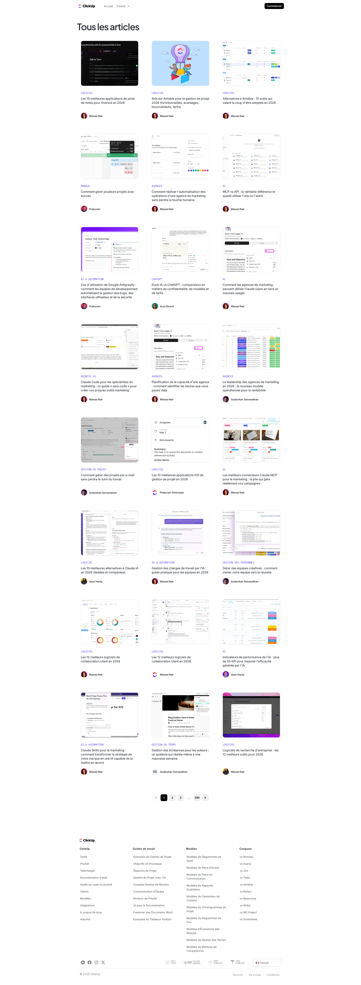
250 (197, 797)
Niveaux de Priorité (145, 898)
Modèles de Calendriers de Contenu (203, 898)
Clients (84, 891)
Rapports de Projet (144, 870)
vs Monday (246, 856)
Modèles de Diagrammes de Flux (204, 920)
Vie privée (254, 974)
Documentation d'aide (93, 877)
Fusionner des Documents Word (152, 912)
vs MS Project (248, 912)
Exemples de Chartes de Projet (152, 856)
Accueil (108, 6)
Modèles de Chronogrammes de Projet (206, 909)
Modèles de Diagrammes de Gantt (204, 858)
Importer (85, 919)
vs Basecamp (248, 898)
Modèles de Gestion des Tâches (206, 939)
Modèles (85, 898)
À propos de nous (91, 912)
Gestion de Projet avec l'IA (149, 877)
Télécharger (87, 870)
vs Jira (244, 870)
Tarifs (83, 856)
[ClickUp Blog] (86, 6)
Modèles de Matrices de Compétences (201, 948)
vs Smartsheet (248, 919)
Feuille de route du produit (96, 884)
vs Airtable (246, 884)
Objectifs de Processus (147, 863)
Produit (84, 863)
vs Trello (245, 877)
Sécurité (238, 974)
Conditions (272, 974)
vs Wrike (245, 905)
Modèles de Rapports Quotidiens (200, 887)
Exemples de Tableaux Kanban (152, 919)
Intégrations (87, 905)
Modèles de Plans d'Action (203, 867)
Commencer (274, 6)
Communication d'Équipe (148, 891)
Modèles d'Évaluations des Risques (203, 931)
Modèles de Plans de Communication (199, 876)
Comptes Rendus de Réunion (151, 884)
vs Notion (245, 891)
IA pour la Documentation (149, 905)
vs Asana (245, 863)
